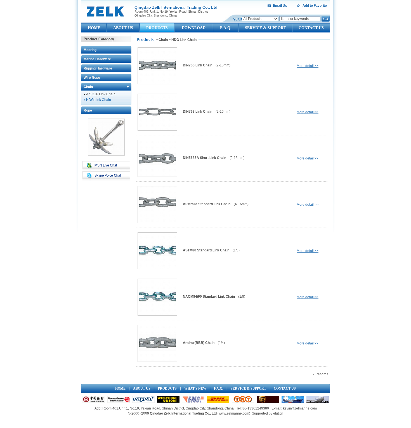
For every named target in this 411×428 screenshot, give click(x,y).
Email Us (280, 6)
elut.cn (278, 413)
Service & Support (248, 388)
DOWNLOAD (194, 28)
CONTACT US (311, 28)
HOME (94, 28)
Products (167, 388)
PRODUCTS (157, 28)
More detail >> (307, 66)
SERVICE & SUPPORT (265, 28)
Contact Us (285, 388)
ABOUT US (123, 28)
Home (120, 388)
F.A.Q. (226, 28)
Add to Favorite (315, 6)
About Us (141, 388)
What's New (195, 388)
